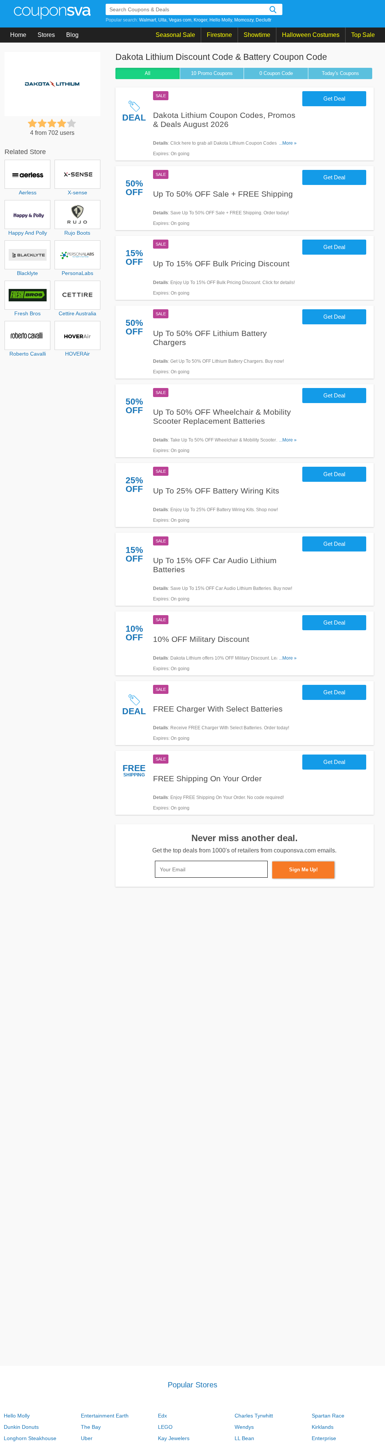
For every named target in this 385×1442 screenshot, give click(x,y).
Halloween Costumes (311, 35)
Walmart (147, 20)
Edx (162, 1416)
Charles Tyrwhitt (254, 1416)
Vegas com (180, 20)
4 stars (61, 123)
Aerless (27, 192)
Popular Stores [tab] (192, 1385)
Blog (72, 35)
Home (18, 35)
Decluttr (263, 20)
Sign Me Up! (303, 869)
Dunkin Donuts (21, 1427)
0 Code (276, 73)
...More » (288, 143)
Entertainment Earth (105, 1416)
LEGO (165, 1427)
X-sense (77, 192)
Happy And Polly (27, 233)
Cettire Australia (77, 313)
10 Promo (212, 73)
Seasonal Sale (175, 35)
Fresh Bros (27, 313)
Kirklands (322, 1427)
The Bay (91, 1427)
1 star (32, 123)
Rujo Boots (77, 233)
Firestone (219, 35)
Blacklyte (27, 273)
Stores (46, 35)
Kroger (200, 20)
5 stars (71, 123)
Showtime (257, 35)
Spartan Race (328, 1416)
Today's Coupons (340, 73)
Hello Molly (220, 20)
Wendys (244, 1427)
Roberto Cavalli (27, 354)
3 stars (51, 123)
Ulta (162, 20)
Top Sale (363, 35)
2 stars (42, 123)
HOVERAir (77, 354)
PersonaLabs (77, 273)
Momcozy (243, 20)
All (147, 73)
